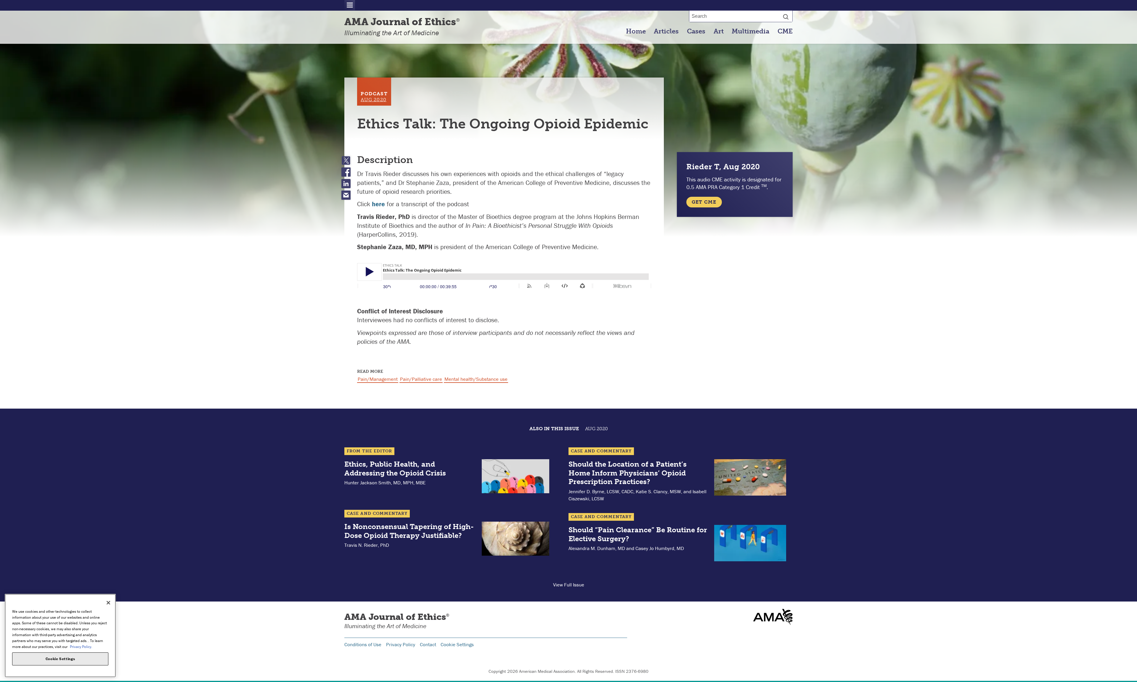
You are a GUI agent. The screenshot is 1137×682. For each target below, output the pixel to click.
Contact (428, 644)
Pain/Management (378, 379)
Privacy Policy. (81, 646)
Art (719, 31)
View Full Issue (568, 584)
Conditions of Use (362, 644)
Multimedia (750, 31)
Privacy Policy (400, 644)
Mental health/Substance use (476, 379)
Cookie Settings (457, 644)
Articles (666, 31)
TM (764, 185)
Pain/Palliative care (421, 379)
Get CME (704, 202)
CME (785, 31)
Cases (696, 31)
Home (636, 31)
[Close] (108, 602)
